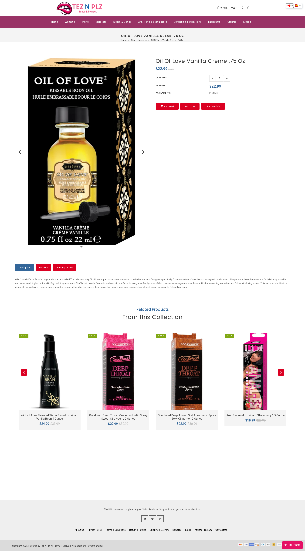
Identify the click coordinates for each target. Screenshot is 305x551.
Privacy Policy (95, 530)
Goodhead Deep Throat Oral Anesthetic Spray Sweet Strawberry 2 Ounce (118, 417)
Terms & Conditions (115, 530)
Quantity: (161, 77)
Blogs (188, 530)
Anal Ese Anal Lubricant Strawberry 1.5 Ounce (255, 415)
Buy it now (190, 106)
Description (24, 267)
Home (124, 40)
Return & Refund (137, 530)
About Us (79, 530)
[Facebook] (144, 518)
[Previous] (19, 151)
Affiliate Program (203, 530)
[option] (290, 5)
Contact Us (221, 530)
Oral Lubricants (139, 40)
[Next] (143, 151)
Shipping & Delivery (159, 530)
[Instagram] (160, 518)
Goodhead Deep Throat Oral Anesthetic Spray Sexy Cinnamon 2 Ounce (187, 417)
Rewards (177, 530)
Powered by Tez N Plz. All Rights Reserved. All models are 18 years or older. (66, 546)
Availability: (163, 93)
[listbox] (294, 5)
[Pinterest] (152, 518)
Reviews (43, 267)
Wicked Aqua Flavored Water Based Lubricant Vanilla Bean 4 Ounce (50, 417)
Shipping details (65, 267)
